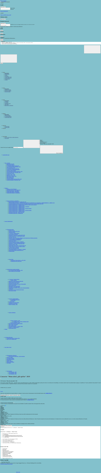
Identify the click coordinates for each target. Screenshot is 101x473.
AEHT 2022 (11, 288)
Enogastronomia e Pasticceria (12, 355)
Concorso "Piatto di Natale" (11, 170)
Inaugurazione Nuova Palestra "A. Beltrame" (16, 241)
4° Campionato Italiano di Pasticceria (13, 168)
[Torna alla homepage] (2, 41)
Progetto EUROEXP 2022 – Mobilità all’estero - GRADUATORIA (20, 210)
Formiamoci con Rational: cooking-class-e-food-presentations (19, 287)
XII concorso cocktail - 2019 (11, 176)
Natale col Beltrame (12, 312)
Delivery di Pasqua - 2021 (13, 304)
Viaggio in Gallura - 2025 (13, 244)
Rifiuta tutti (9, 395)
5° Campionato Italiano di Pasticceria (13, 165)
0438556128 (6, 434)
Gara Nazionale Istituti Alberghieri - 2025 (16, 270)
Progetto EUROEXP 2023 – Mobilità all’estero (17, 209)
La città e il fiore (11, 301)
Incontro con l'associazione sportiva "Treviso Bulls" (17, 284)
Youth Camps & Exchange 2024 (14, 282)
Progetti (6, 329)
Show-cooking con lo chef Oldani (14, 271)
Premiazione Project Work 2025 (16, 261)
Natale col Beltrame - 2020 (15, 320)
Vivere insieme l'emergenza (13, 234)
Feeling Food (9, 360)
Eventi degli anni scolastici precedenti (13, 269)
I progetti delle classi (6, 154)
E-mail (11, 24)
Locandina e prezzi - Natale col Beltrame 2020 (21, 321)
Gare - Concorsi (42, 142)
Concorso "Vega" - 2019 (11, 174)
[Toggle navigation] (8, 58)
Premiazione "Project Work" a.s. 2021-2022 (18, 260)
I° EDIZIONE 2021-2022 (15, 299)
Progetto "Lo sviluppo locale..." (14, 327)
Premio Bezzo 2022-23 (10, 164)
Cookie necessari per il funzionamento (6, 402)
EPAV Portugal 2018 (10, 177)
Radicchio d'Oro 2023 (10, 163)
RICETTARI (13, 300)
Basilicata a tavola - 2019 (11, 175)
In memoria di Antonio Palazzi (14, 302)
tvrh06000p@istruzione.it (13, 435)
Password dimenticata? (4, 11)
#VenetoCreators (11, 251)
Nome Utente (12, 8)
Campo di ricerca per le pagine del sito (6, 147)
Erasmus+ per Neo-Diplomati (12, 189)
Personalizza (3, 395)
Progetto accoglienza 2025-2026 (14, 231)
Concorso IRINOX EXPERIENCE (15, 239)
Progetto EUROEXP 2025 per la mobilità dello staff (17, 201)
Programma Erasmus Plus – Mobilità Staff (16, 213)
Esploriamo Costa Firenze (13, 303)
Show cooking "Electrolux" (13, 324)
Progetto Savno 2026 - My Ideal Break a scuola (17, 236)
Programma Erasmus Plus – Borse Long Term (16, 212)
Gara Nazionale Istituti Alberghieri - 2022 (14, 166)
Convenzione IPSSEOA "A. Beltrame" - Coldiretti (17, 249)
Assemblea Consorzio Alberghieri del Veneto (16, 289)
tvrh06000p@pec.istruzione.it (14, 436)
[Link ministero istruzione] (5, 1)
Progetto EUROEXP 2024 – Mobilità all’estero (17, 207)
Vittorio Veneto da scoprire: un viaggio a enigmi (17, 246)
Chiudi (2, 30)
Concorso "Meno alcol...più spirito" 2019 (13, 172)
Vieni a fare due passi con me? (14, 248)
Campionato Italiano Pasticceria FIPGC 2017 (14, 179)
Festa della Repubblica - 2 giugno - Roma (16, 326)
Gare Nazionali (9, 371)
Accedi (2, 2)
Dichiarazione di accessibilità (7, 452)
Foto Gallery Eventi (8, 347)
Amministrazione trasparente (7, 456)
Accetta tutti (16, 395)
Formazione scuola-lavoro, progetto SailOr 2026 (17, 235)
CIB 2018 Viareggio (10, 178)
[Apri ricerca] (92, 49)
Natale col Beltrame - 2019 (15, 322)
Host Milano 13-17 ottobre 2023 (14, 286)
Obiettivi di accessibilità (6, 453)
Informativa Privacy (6, 450)
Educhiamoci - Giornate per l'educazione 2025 (16, 243)
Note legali (4, 449)
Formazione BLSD (12, 232)
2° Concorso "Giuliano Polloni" (14, 279)
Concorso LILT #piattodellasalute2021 (13, 169)
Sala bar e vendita (10, 357)
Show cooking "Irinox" (13, 325)
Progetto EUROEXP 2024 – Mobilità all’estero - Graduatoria (19, 206)
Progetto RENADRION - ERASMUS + (13, 192)
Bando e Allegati (14, 280)
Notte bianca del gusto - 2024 (14, 283)
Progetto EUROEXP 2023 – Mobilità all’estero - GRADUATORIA (20, 208)
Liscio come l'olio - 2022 (11, 167)
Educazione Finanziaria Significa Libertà (15, 323)
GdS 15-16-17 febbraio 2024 (11, 339)
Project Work (11, 259)
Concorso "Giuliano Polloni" (14, 298)
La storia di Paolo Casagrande (14, 247)
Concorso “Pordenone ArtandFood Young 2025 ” (17, 242)
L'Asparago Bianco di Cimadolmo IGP (15, 238)
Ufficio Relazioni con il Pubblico (8, 451)
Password (12, 9)
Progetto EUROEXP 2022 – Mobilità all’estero (17, 211)
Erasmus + (6, 188)
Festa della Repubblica (10, 359)
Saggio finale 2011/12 (12, 328)
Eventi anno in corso (10, 229)
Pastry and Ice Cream (12, 290)
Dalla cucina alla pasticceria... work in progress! (17, 356)
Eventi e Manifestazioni (9, 221)
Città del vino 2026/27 (12, 240)
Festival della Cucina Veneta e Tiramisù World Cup (17, 245)
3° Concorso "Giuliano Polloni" (14, 233)
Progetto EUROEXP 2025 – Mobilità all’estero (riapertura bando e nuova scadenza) (23, 204)
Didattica (41, 141)
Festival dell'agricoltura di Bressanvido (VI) (16, 250)
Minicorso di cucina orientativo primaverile (16, 281)
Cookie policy (5, 448)
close (1, 63)
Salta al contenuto (3, 0)
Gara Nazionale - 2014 (12, 373)
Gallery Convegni (10, 361)
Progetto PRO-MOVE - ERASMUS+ (13, 191)
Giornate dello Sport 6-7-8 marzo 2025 (13, 338)
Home (41, 140)
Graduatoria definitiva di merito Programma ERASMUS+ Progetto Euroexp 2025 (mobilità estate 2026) (26, 203)
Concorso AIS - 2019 (10, 173)
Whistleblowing (5, 454)
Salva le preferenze (9, 425)
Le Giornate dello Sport (9, 337)
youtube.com (2, 405)
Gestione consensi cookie (7, 455)
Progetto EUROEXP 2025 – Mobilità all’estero (17, 205)
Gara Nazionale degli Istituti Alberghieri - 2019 (14, 171)
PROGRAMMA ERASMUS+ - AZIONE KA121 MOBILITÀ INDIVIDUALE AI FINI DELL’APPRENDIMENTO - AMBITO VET (32, 202)
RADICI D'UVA (12, 230)
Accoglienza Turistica (10, 358)
